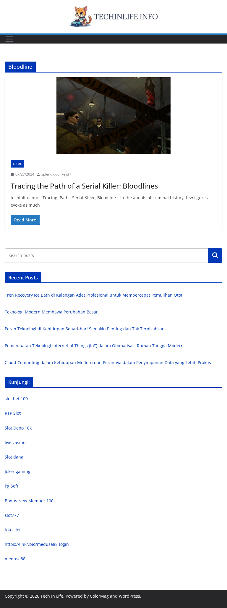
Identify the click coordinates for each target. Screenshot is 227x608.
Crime (17, 164)
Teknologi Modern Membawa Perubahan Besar (51, 312)
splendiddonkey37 (56, 174)
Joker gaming (17, 471)
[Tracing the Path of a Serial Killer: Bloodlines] (113, 115)
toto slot (13, 530)
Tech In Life (51, 596)
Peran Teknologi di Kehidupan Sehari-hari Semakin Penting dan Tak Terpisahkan (85, 329)
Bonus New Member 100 (29, 501)
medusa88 (15, 559)
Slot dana (14, 457)
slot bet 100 (16, 398)
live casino (15, 442)
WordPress (129, 596)
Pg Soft (11, 486)
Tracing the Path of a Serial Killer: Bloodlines (84, 186)
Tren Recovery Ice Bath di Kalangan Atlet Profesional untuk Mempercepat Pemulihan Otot (93, 295)
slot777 (12, 515)
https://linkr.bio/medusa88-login (37, 544)
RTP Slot (13, 413)
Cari (215, 255)
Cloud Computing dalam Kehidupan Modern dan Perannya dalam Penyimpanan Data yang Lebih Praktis (108, 362)
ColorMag (99, 596)
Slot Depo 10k (18, 428)
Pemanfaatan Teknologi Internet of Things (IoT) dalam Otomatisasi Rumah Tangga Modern (94, 345)
